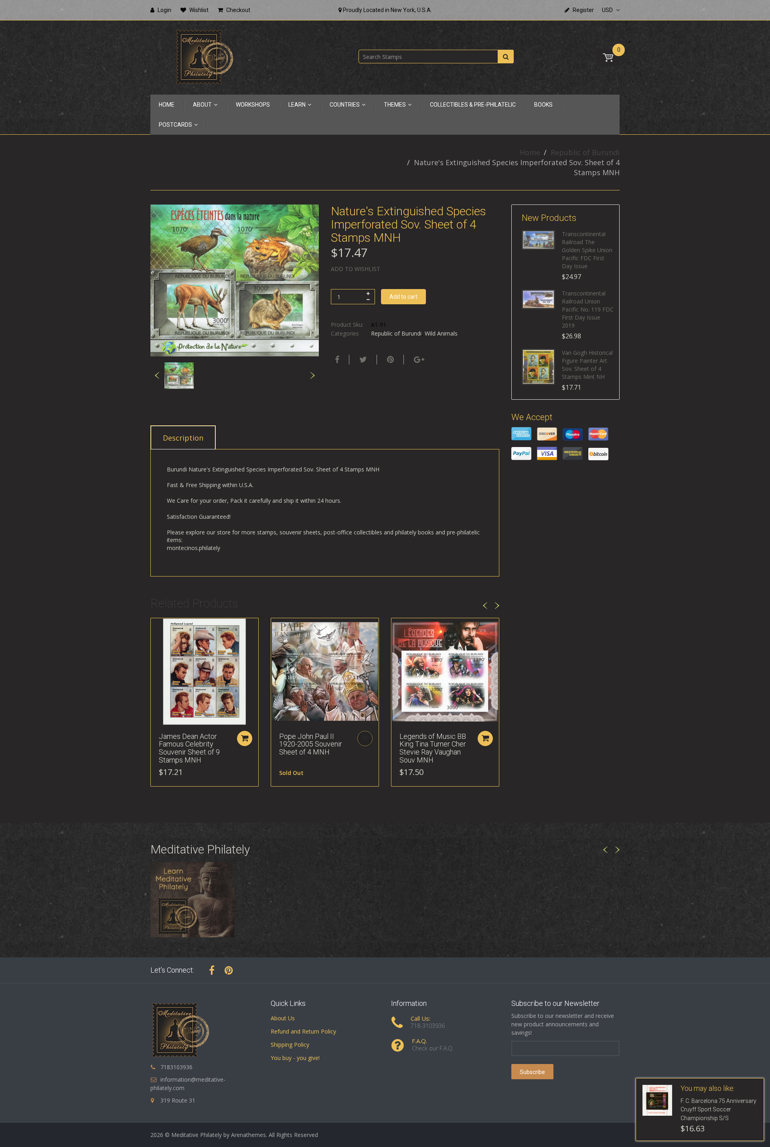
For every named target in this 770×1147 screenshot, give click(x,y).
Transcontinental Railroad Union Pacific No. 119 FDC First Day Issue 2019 (588, 309)
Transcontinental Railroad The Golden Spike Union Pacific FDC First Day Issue (587, 250)
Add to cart (403, 296)
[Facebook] (336, 359)
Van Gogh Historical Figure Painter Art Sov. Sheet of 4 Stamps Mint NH (587, 364)
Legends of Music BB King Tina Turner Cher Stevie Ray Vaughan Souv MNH (432, 748)
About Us (283, 1018)
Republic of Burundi (585, 152)
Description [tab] (183, 438)
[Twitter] (362, 359)
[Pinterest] (228, 970)
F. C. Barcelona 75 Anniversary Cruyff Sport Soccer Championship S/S (718, 1110)
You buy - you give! (295, 1058)
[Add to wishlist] (157, 628)
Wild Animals (441, 333)
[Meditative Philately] (204, 56)
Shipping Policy (290, 1044)
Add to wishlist (355, 269)
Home (530, 152)
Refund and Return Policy (303, 1031)
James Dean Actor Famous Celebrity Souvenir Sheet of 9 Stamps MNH (189, 748)
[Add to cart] (244, 738)
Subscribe (532, 1072)
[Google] (418, 359)
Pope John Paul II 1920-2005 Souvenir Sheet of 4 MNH (310, 744)
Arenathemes (248, 1135)
